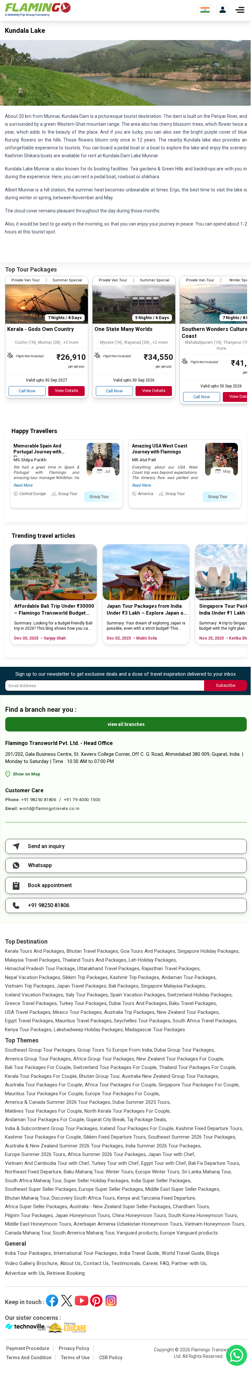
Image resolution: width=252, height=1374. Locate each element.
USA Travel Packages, (28, 1012)
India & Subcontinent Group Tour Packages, (51, 1128)
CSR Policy (110, 1357)
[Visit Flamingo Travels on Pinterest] (96, 1300)
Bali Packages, (124, 986)
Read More (22, 485)
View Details (66, 390)
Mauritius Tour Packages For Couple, (44, 1094)
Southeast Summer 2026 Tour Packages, (192, 1137)
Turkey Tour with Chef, (116, 1163)
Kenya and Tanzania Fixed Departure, (156, 1198)
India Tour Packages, (28, 1253)
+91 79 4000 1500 (82, 799)
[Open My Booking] (223, 9)
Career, (151, 1263)
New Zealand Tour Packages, (188, 1012)
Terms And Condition (29, 1357)
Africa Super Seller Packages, (36, 1207)
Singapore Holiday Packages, (209, 951)
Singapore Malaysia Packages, (173, 986)
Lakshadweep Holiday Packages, (89, 1030)
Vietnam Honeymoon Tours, (214, 1224)
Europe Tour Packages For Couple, (122, 1094)
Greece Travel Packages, (31, 1003)
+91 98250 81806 (38, 799)
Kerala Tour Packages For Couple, (41, 1076)
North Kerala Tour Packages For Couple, (127, 1111)
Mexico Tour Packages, (78, 1012)
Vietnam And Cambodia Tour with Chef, (47, 1163)
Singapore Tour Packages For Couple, (199, 1085)
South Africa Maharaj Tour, (33, 1181)
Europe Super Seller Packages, (111, 1189)
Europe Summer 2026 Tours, (35, 1154)
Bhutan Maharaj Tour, (27, 1198)
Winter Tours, (120, 1172)
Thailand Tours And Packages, (94, 960)
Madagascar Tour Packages (155, 1030)
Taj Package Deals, (147, 1120)
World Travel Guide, (183, 1253)
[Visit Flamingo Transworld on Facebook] (52, 1300)
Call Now (27, 390)
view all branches (126, 724)
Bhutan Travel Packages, (93, 951)
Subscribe (225, 685)
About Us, (71, 1263)
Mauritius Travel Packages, (84, 1021)
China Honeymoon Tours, (139, 1215)
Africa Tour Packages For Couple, (121, 1085)
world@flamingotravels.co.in (49, 808)
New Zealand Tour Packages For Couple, (180, 1059)
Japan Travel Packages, (82, 986)
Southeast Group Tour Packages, (40, 1050)
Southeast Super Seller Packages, (41, 1189)
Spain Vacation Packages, (138, 995)
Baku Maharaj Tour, (84, 1172)
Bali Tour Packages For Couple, (38, 1067)
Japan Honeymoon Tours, (83, 1215)
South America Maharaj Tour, (84, 1233)
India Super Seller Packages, (161, 1181)
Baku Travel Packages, (193, 1003)
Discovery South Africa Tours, (84, 1198)
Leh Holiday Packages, (153, 960)
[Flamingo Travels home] (38, 10)
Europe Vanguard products (189, 1233)
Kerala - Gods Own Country (40, 329)
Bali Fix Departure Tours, (214, 1163)
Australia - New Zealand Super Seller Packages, (121, 1207)
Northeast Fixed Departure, (33, 1172)
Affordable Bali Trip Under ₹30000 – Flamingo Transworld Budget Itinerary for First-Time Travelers (54, 610)
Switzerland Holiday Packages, (200, 995)
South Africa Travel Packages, (205, 1021)
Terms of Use (75, 1357)
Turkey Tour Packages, (83, 1003)
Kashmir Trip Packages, (135, 977)
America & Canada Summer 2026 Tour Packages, (58, 1102)
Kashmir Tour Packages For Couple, (43, 1137)
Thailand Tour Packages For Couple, (197, 1067)
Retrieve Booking (66, 1273)
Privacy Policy (74, 1348)
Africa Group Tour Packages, (104, 1059)
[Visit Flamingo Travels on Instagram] (111, 1300)
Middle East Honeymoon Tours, (38, 1224)
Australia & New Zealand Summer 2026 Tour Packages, (64, 1146)
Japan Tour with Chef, (171, 1154)
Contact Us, (96, 1263)
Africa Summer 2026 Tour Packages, (107, 1154)
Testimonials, (126, 1263)
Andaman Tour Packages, (189, 977)
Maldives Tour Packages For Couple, (44, 1111)
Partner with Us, (189, 1263)
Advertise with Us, (25, 1273)
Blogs (212, 1253)
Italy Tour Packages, (87, 995)
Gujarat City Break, (106, 1120)
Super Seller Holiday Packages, (97, 1181)
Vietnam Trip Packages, (30, 986)
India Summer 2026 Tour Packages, (163, 1146)
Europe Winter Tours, (158, 1172)
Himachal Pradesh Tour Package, (40, 968)
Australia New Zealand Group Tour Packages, (170, 1076)
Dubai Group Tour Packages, (184, 1050)
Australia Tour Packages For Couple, (44, 1085)
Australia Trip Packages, (130, 1012)
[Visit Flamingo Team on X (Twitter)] (66, 1300)
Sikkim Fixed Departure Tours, (115, 1137)
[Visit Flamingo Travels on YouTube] (81, 1300)
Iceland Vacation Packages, (34, 995)
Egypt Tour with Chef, (164, 1163)
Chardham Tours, (191, 1207)
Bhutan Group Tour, (99, 1076)
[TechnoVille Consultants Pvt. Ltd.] (25, 1327)
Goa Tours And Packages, (148, 951)
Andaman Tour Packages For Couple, (45, 1120)
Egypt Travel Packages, (29, 1021)
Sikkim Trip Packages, (85, 977)
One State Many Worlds (123, 329)
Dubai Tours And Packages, (138, 1003)
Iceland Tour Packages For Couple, (137, 1128)
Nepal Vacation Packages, (33, 977)
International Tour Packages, (85, 1253)
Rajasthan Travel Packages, (171, 968)
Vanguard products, (137, 1233)
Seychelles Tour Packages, (142, 1021)
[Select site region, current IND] (205, 10)
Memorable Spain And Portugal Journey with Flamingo (37, 451)
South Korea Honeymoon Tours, (203, 1215)
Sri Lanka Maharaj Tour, (207, 1172)
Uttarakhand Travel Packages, (108, 968)
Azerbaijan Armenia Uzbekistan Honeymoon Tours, (128, 1224)
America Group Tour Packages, (38, 1059)
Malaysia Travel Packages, (33, 960)
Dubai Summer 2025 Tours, (142, 1102)
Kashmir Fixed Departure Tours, (209, 1128)
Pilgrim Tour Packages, (29, 1215)
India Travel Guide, (139, 1253)
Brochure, (47, 1263)
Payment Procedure (27, 1348)
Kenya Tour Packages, (28, 1030)
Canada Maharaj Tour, (28, 1233)
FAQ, (165, 1263)
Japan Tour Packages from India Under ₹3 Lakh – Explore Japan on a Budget (146, 610)
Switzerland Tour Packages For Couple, (115, 1067)
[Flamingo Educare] (66, 1327)
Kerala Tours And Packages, (35, 951)
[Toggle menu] (240, 9)
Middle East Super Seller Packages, (182, 1189)
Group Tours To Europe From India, (115, 1050)
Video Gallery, (20, 1263)
